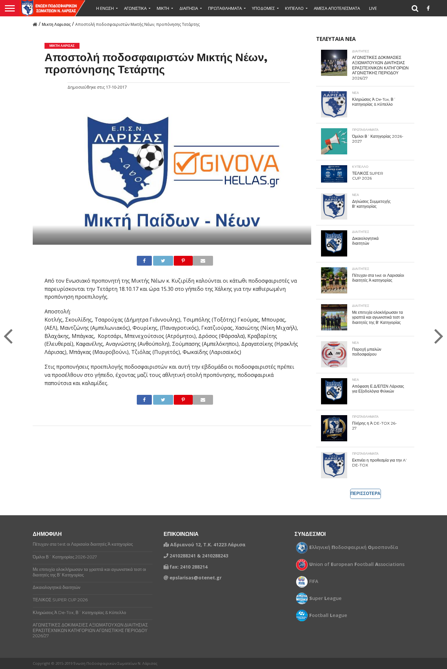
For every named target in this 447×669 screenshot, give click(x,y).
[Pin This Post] (177, 260)
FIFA (313, 581)
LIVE (373, 8)
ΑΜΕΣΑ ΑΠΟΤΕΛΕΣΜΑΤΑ (337, 8)
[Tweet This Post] (157, 260)
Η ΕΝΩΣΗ (105, 8)
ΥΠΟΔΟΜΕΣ (263, 8)
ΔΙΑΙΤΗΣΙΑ (188, 8)
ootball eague (328, 615)
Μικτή (163, 8)
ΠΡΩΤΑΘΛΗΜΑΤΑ (225, 8)
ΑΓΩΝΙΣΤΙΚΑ (135, 8)
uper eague (325, 598)
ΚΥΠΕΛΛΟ (294, 8)
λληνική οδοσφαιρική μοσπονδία (353, 547)
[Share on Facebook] (142, 260)
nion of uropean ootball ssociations (356, 564)
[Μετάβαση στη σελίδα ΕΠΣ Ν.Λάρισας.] (35, 23)
